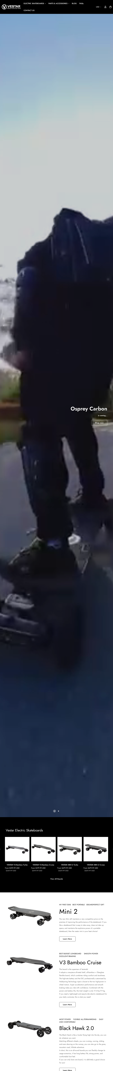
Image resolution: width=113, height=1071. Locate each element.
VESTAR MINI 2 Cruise (96, 865)
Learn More (67, 939)
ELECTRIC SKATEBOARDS (34, 3)
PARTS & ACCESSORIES (57, 3)
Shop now (99, 422)
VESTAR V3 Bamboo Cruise (43, 865)
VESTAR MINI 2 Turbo (69, 865)
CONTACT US (29, 10)
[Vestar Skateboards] (11, 7)
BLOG (74, 3)
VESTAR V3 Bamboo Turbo (17, 865)
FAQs (81, 3)
